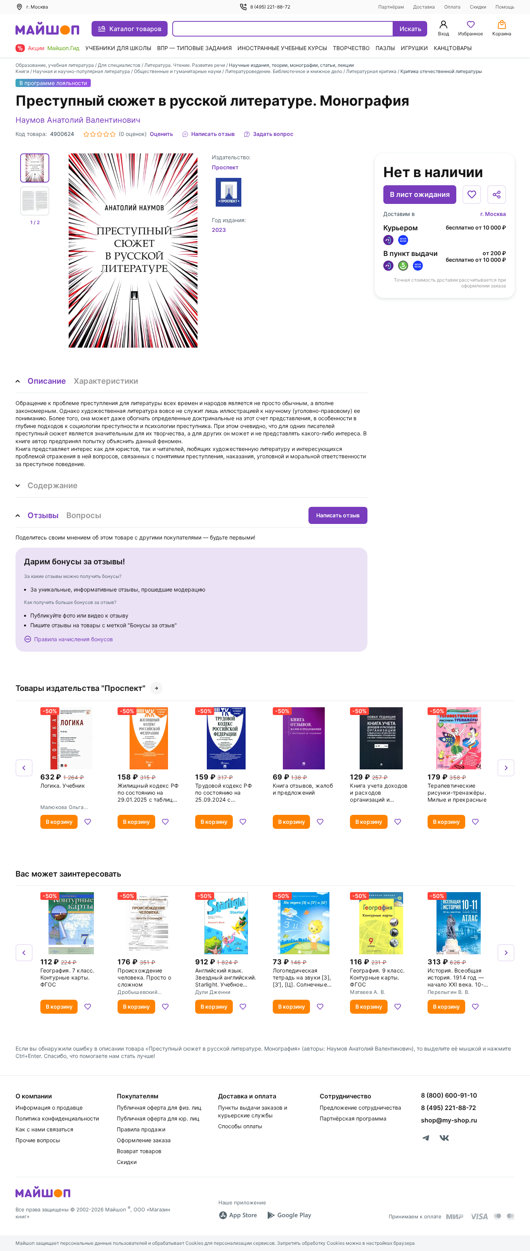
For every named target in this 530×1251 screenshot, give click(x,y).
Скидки (478, 7)
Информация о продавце (49, 1107)
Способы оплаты (240, 1126)
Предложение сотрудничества (360, 1107)
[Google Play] (289, 1215)
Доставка (424, 7)
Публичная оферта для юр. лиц (158, 1118)
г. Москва (493, 214)
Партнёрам (391, 7)
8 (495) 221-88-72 (270, 7)
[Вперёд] (505, 767)
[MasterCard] (497, 1216)
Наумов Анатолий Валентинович (78, 120)
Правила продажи (141, 1129)
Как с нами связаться (44, 1129)
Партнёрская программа (353, 1118)
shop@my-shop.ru (449, 1120)
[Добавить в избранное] (471, 194)
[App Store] (237, 1215)
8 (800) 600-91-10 (449, 1095)
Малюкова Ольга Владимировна (62, 807)
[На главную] (47, 29)
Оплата (452, 7)
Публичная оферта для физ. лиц (159, 1107)
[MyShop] (43, 1197)
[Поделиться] (496, 194)
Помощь (504, 7)
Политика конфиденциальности (57, 1118)
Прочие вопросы (38, 1140)
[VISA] (478, 1216)
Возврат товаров (139, 1151)
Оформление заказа (144, 1140)
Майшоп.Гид (63, 48)
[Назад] (24, 767)
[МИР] (455, 1216)
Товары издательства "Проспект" (80, 688)
